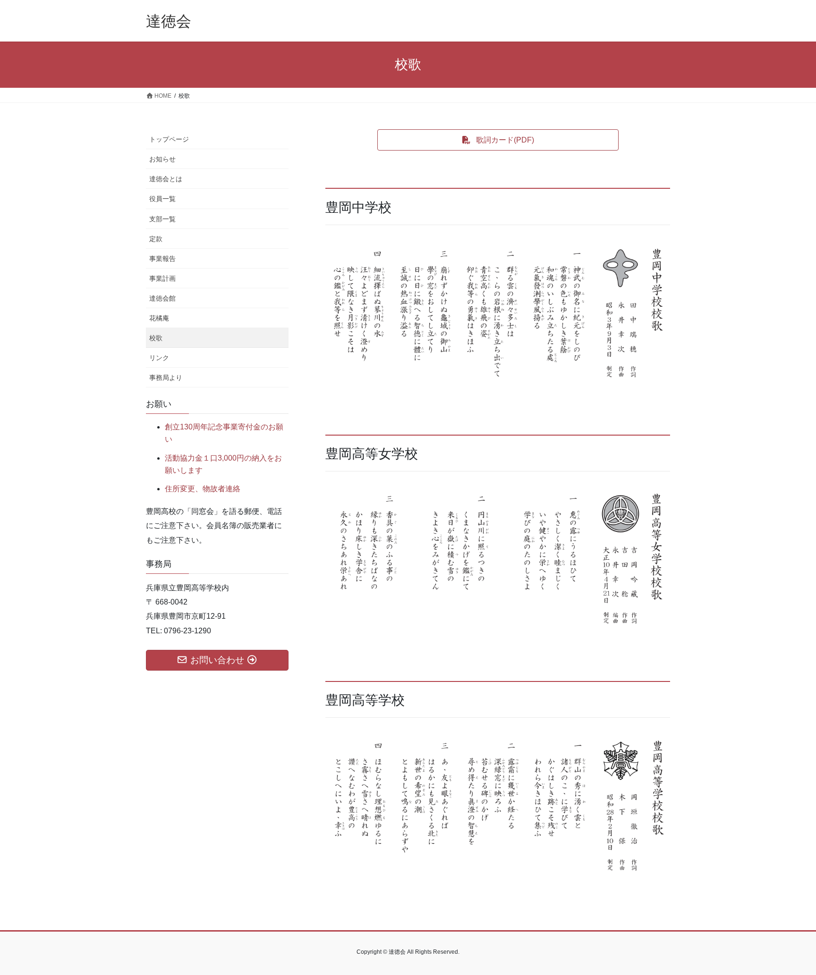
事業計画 (162, 278)
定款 (155, 239)
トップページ (169, 139)
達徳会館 (162, 298)
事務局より (165, 377)
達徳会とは (165, 179)
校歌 (155, 338)
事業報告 (162, 258)
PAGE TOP (788, 937)
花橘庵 (159, 318)
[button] (498, 140)
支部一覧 (162, 219)
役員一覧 (162, 198)
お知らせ (162, 159)
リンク (159, 357)
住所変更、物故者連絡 (202, 489)
